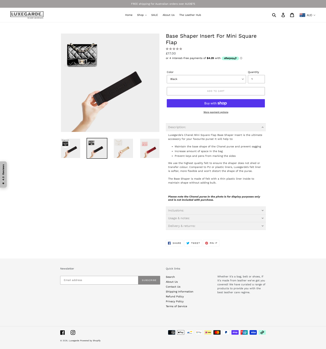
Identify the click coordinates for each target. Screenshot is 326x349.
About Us (172, 281)
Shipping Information (179, 291)
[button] (174, 48)
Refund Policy (175, 296)
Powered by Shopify (90, 340)
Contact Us (173, 286)
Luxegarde (74, 340)
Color (170, 71)
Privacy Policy (175, 301)
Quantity (253, 71)
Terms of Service (176, 306)
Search (170, 276)
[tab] (216, 127)
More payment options (216, 112)
